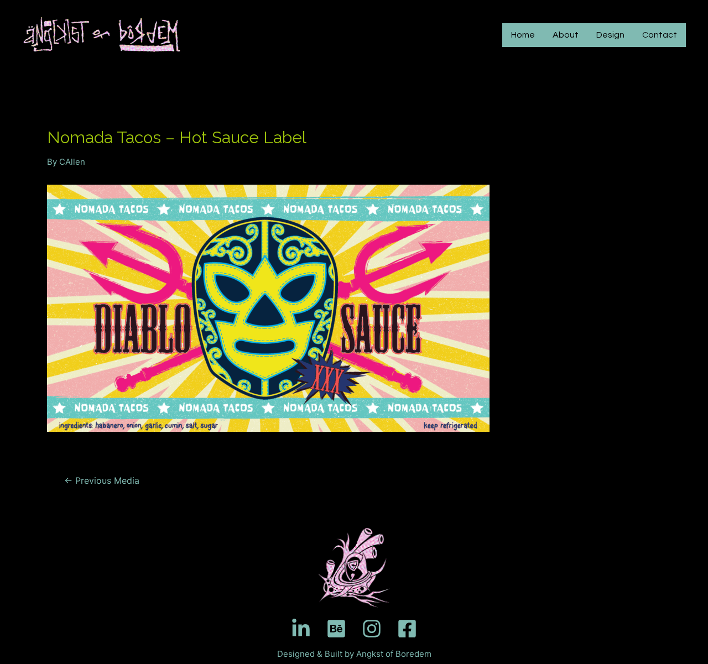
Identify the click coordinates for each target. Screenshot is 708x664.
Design (610, 34)
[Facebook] (407, 629)
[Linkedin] (301, 629)
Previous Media (101, 481)
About (566, 34)
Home (523, 34)
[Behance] (336, 629)
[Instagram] (372, 629)
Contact (659, 34)
